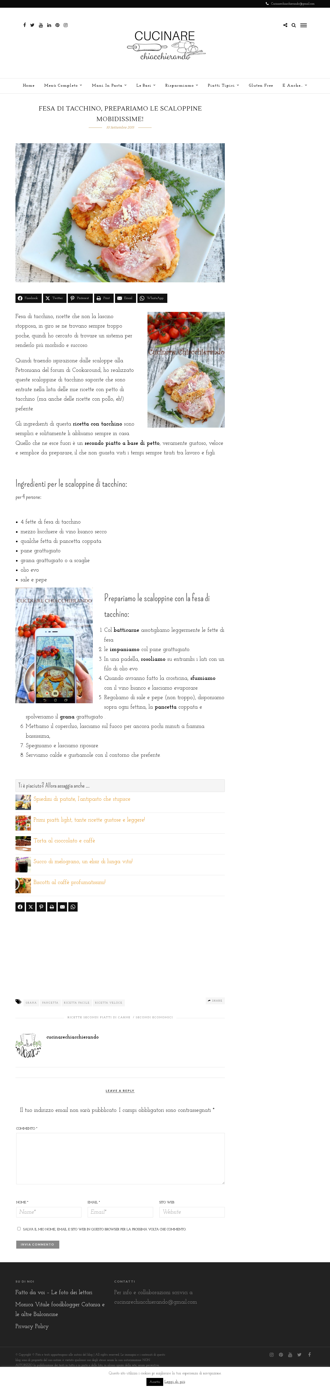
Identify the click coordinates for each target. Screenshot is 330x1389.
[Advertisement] (120, 954)
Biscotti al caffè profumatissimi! (69, 883)
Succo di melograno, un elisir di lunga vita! (83, 862)
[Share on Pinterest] (41, 907)
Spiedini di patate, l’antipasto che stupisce (82, 799)
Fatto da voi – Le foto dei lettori (53, 1293)
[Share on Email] (62, 907)
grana (31, 1003)
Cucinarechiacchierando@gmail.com (293, 3)
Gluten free (261, 86)
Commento (26, 1128)
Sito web (166, 1202)
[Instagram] (66, 25)
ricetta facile (77, 1003)
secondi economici (154, 1017)
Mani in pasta (107, 86)
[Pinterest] (57, 25)
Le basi (143, 86)
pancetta (50, 1003)
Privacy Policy (32, 1327)
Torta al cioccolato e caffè (64, 841)
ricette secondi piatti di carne (99, 1017)
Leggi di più (174, 1382)
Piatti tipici (221, 86)
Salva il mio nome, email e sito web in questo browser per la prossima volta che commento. (104, 1229)
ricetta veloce (108, 1003)
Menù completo (61, 86)
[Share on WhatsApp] (73, 907)
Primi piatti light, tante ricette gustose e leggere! (89, 820)
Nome (22, 1202)
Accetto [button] (155, 1382)
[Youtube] (41, 25)
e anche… (293, 86)
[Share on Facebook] (20, 907)
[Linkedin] (49, 25)
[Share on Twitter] (30, 907)
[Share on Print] (51, 907)
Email (94, 1202)
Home (29, 86)
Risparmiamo (179, 86)
